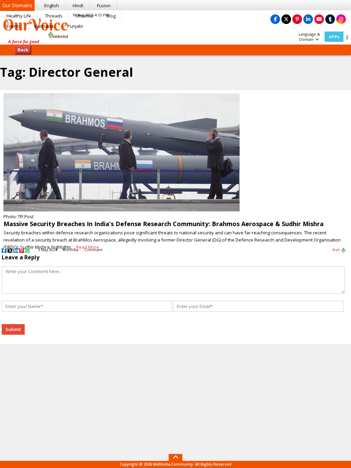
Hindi (78, 5)
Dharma (84, 16)
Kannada (43, 26)
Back (22, 50)
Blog (111, 16)
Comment (93, 249)
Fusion (104, 5)
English (51, 5)
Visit (336, 249)
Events (14, 26)
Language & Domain (309, 37)
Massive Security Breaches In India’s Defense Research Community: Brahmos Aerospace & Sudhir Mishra (163, 224)
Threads (53, 16)
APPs (334, 37)
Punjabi (75, 26)
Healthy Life (19, 16)
